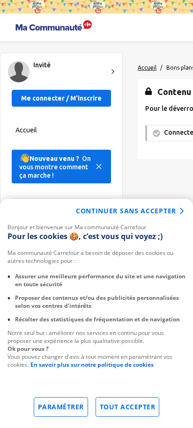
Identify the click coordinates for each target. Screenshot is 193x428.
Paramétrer (61, 406)
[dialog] (96, 313)
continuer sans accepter (126, 210)
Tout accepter (128, 406)
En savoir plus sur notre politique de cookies (92, 365)
